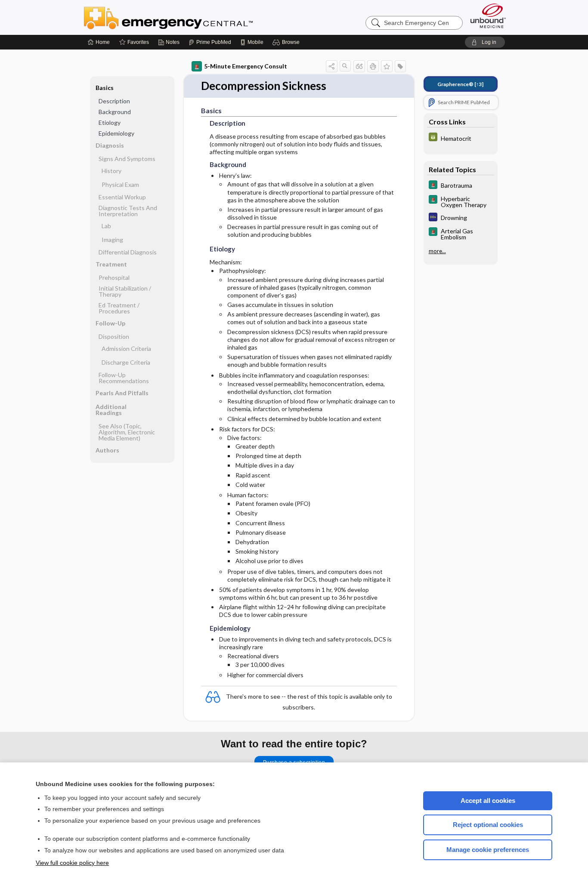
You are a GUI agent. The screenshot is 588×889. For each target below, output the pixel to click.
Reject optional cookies (488, 824)
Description (114, 101)
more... (437, 251)
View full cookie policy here (72, 862)
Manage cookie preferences (487, 849)
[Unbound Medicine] (488, 15)
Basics (105, 87)
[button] (287, 42)
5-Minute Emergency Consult (245, 66)
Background (115, 111)
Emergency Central (190, 17)
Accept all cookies (488, 800)
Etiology (110, 122)
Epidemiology (116, 133)
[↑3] (460, 84)
